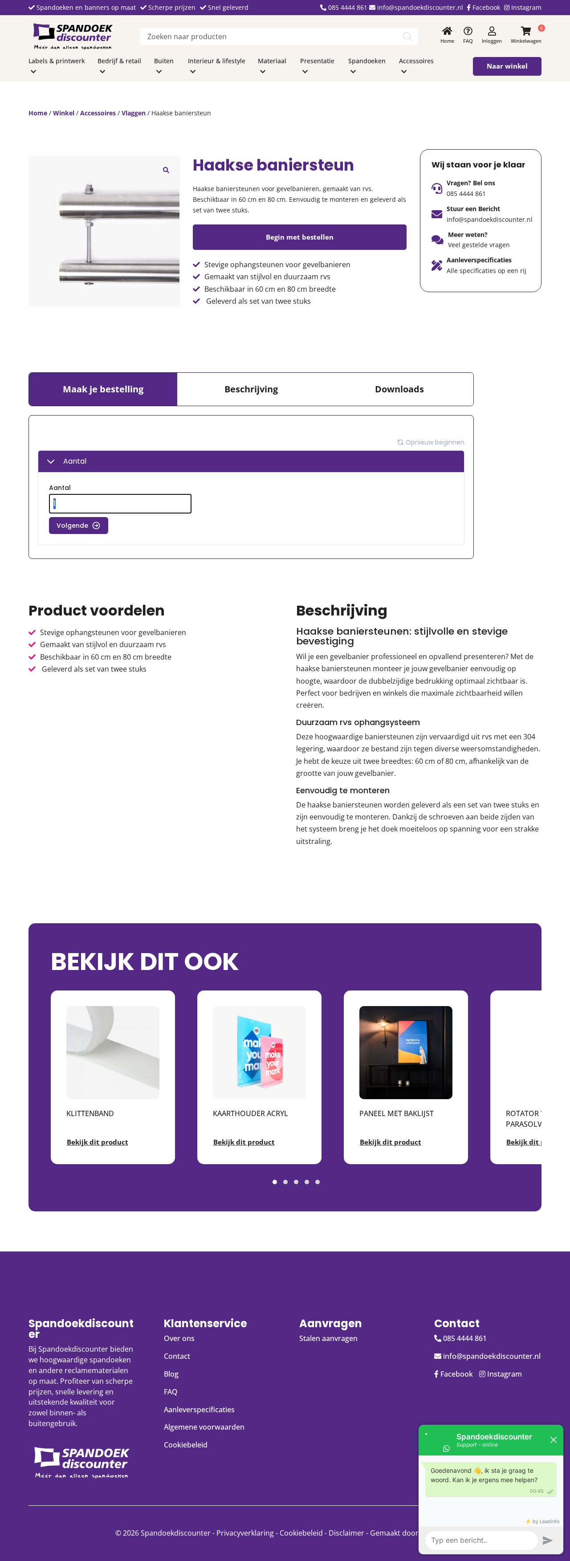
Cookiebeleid (186, 1445)
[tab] (103, 389)
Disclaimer (346, 1533)
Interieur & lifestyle (216, 61)
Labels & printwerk (56, 61)
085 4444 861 (346, 7)
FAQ (171, 1392)
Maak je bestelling (103, 389)
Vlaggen (134, 113)
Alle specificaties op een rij (486, 270)
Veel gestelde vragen (479, 244)
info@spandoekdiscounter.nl (420, 7)
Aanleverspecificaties (199, 1409)
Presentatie (317, 61)
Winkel (63, 113)
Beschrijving (251, 389)
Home (37, 113)
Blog (171, 1374)
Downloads (399, 389)
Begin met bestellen (300, 236)
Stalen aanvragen (328, 1338)
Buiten (164, 61)
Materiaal (272, 61)
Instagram (525, 7)
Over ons (179, 1338)
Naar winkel (507, 65)
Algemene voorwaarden (204, 1427)
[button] (166, 169)
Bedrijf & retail (119, 61)
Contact (177, 1356)
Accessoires (416, 61)
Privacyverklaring (245, 1533)
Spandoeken (367, 61)
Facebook (485, 7)
